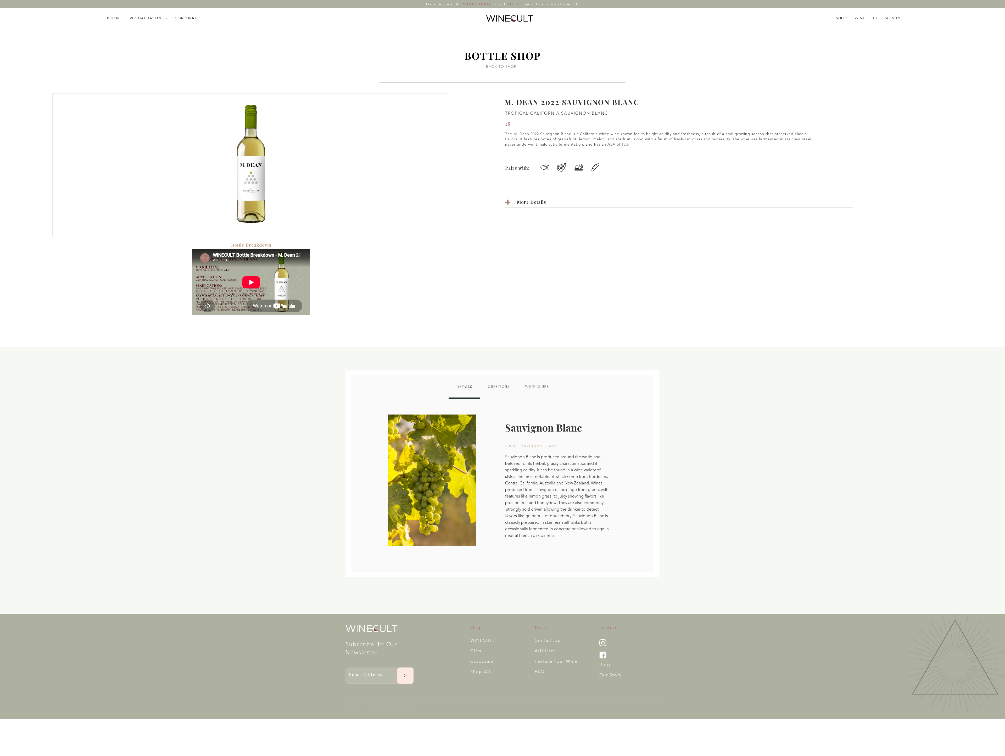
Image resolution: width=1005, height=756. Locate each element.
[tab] (464, 387)
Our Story (610, 675)
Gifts (476, 651)
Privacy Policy (639, 703)
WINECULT (482, 641)
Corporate (482, 662)
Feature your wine (556, 662)
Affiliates (545, 651)
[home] (509, 18)
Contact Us (547, 641)
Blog (604, 665)
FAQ (540, 672)
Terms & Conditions (602, 703)
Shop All (480, 672)
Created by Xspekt (400, 704)
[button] (113, 17)
